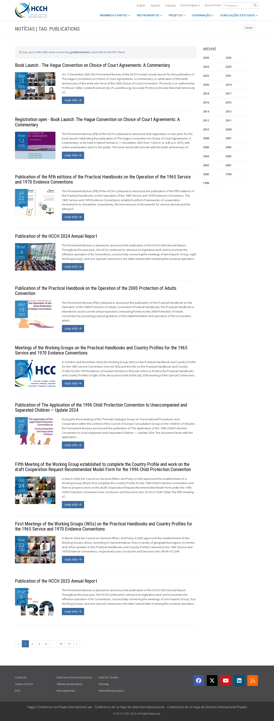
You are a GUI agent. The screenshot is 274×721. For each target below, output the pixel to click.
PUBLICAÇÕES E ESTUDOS (238, 15)
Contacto (21, 677)
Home (249, 27)
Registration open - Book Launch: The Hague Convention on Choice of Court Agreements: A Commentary (97, 122)
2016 (206, 102)
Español (155, 5)
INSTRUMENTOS (148, 15)
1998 (206, 183)
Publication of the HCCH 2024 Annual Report (56, 236)
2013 (228, 111)
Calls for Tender (108, 677)
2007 (228, 138)
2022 (206, 76)
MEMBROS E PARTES (114, 15)
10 (60, 644)
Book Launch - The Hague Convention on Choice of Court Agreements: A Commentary (92, 65)
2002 (206, 165)
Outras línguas (189, 5)
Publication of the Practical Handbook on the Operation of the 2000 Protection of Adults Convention (95, 291)
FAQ (17, 691)
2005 (228, 147)
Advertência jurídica (111, 691)
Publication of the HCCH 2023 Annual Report (56, 581)
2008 (206, 138)
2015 (228, 102)
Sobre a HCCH (24, 684)
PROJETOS (176, 15)
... (53, 644)
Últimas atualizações (69, 684)
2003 (228, 156)
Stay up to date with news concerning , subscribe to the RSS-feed (73, 52)
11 (69, 644)
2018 (206, 93)
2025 (228, 58)
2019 (228, 85)
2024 (206, 67)
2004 (206, 156)
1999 (228, 174)
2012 (206, 120)
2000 (206, 174)
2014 (206, 111)
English (141, 5)
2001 (228, 165)
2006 (206, 147)
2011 (228, 120)
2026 (206, 58)
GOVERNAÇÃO (201, 15)
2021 (228, 76)
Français (170, 5)
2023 (228, 67)
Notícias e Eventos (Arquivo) (74, 677)
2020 (206, 85)
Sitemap (103, 684)
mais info (71, 100)
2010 (206, 129)
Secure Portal (213, 5)
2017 (228, 93)
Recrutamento (66, 691)
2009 (228, 129)
